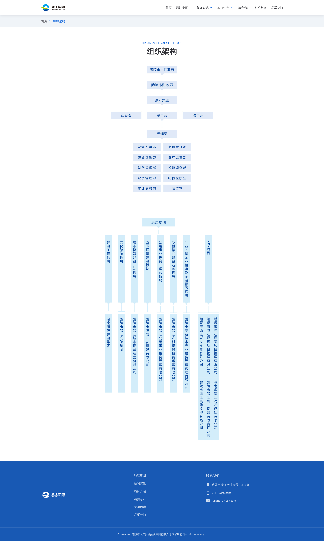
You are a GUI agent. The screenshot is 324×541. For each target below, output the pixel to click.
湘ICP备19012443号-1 (195, 534)
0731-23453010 (221, 493)
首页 (44, 21)
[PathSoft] (53, 7)
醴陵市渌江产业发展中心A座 (230, 485)
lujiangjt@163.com (224, 500)
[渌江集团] (53, 495)
